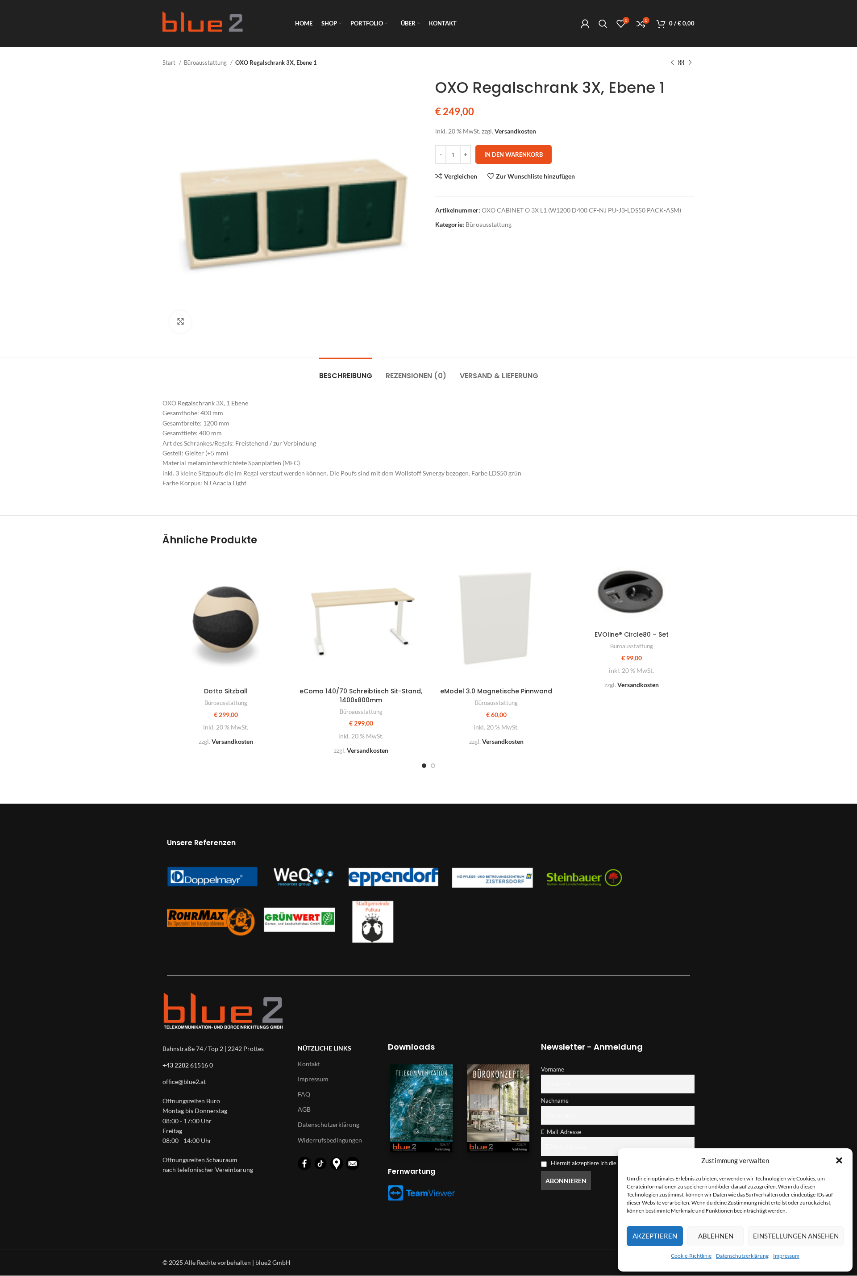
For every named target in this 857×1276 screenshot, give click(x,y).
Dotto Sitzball (226, 691)
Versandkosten (515, 131)
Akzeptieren (654, 1236)
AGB (304, 1109)
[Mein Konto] (585, 24)
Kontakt (309, 1064)
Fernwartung (411, 1171)
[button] (839, 1160)
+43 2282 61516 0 (187, 1065)
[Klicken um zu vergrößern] (180, 322)
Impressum (786, 1255)
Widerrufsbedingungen (330, 1140)
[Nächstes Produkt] (690, 62)
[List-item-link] (225, 1082)
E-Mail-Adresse (561, 1132)
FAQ (304, 1094)
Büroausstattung (206, 62)
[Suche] (603, 24)
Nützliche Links (324, 1048)
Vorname (552, 1069)
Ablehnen (715, 1236)
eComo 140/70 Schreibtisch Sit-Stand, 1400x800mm (361, 696)
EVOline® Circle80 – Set (632, 634)
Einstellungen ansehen (796, 1236)
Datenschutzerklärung (742, 1255)
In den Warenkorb (513, 154)
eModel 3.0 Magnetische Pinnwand (496, 691)
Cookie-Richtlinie (691, 1255)
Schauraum (221, 1159)
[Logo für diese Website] (202, 22)
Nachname (555, 1100)
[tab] (345, 371)
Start (169, 62)
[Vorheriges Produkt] (672, 62)
